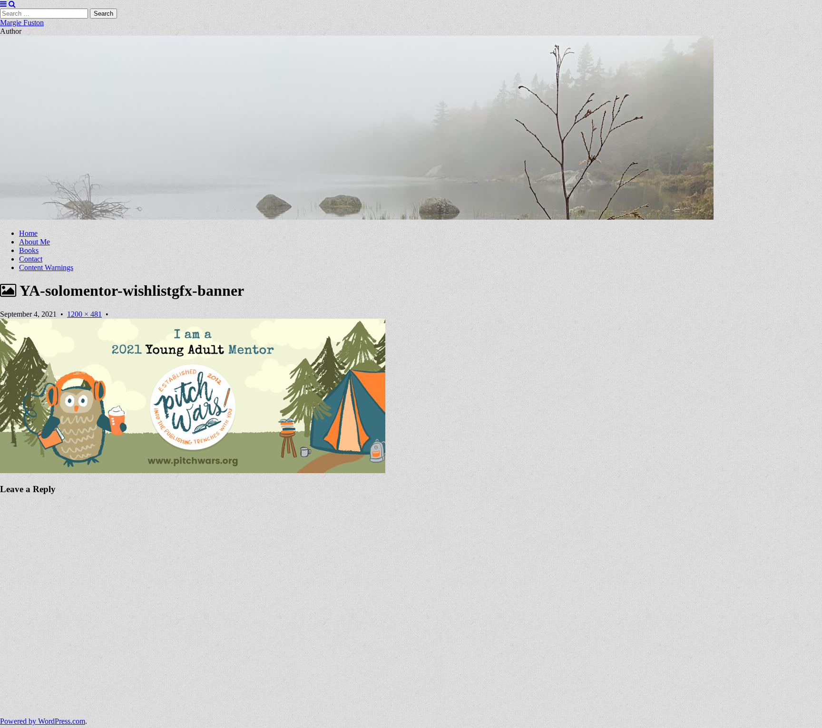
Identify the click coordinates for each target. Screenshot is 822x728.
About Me (34, 242)
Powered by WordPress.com (42, 721)
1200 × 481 (84, 314)
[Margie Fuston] (357, 217)
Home (28, 233)
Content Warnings (46, 267)
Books (29, 250)
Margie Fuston (22, 23)
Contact (30, 259)
